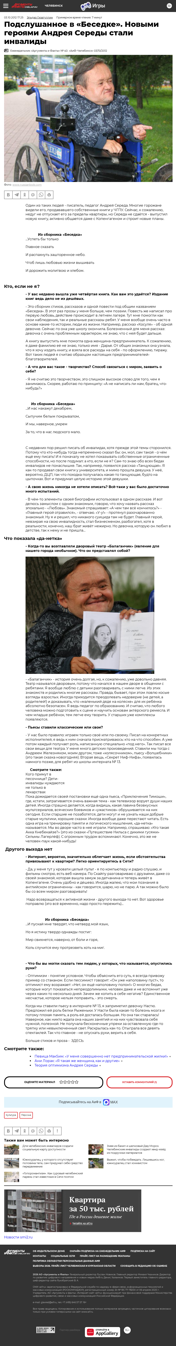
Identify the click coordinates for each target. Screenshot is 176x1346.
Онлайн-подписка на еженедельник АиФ (98, 1251)
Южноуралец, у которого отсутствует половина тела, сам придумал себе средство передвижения (53, 1163)
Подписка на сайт (142, 1251)
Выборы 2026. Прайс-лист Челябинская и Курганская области (74, 1266)
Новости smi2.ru (18, 1237)
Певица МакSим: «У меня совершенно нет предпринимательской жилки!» (101, 1056)
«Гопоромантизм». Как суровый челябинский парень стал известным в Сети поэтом (53, 1175)
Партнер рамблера (70, 1330)
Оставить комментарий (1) (139, 1082)
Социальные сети (63, 1256)
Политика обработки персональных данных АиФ (66, 1261)
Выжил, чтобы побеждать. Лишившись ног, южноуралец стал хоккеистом (136, 1161)
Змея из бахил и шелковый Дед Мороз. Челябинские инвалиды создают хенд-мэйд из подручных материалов (136, 1149)
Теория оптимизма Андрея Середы (66, 1065)
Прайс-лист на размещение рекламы (105, 1256)
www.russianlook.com (27, 184)
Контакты (39, 1256)
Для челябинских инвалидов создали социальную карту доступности (48, 1147)
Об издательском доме (49, 1251)
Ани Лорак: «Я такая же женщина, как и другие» (77, 1061)
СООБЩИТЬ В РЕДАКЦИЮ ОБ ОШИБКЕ (143, 1266)
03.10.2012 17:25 (13, 17)
